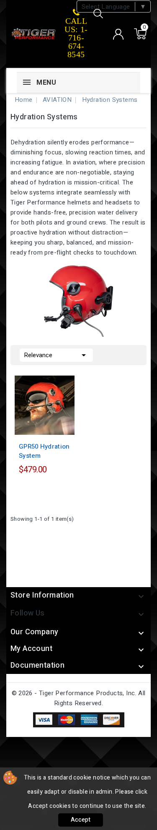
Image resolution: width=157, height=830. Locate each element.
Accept (80, 819)
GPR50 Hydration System (44, 451)
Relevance (56, 355)
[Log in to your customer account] (118, 34)
